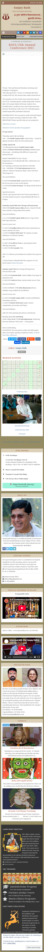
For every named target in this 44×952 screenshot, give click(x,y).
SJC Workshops (26, 41)
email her (37, 464)
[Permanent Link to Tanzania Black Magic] (22, 409)
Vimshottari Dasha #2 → (34, 442)
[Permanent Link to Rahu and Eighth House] (22, 768)
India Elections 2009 (22, 430)
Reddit (32, 339)
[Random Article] (40, 32)
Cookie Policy (11, 943)
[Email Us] (34, 32)
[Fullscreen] (38, 657)
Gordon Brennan (16, 263)
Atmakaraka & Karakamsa (22, 748)
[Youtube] (24, 32)
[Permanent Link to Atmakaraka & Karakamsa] (22, 736)
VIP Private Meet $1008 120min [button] (17, 479)
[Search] (37, 32)
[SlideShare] (30, 32)
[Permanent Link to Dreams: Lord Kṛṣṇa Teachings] (22, 798)
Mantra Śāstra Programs (22, 898)
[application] (22, 648)
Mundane (16, 41)
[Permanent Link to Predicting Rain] (22, 374)
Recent (12, 725)
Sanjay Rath (22, 7)
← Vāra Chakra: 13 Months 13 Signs (13, 442)
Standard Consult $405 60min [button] (16, 474)
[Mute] (35, 657)
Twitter (13, 339)
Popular (6, 725)
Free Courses (9, 864)
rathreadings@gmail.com (13, 579)
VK (39, 339)
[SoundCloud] (27, 32)
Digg (18, 342)
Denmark (22, 434)
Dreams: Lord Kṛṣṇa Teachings (22, 811)
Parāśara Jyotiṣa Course (22, 892)
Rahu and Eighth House (22, 780)
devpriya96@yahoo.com (15, 714)
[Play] (5, 657)
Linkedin (26, 342)
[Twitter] (18, 32)
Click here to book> (9, 124)
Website (22, 352)
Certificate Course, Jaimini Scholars (16, 862)
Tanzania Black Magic (22, 426)
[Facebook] (21, 32)
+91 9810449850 (9, 581)
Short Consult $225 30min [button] (15, 470)
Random (19, 725)
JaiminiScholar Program (23, 886)
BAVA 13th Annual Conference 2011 (22, 46)
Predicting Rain (22, 392)
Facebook (22, 339)
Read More (27, 545)
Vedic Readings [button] (11, 455)
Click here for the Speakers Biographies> (16, 128)
